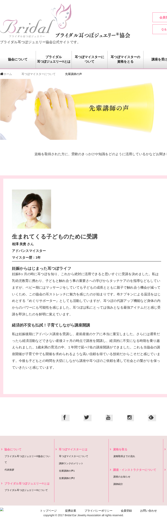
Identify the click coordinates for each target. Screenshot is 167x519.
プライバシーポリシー (98, 510)
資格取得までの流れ (124, 456)
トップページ (48, 510)
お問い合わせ (148, 510)
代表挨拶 (9, 470)
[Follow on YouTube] (109, 418)
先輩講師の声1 (67, 471)
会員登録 (126, 510)
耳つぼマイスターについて (73, 456)
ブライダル (53, 59)
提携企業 (70, 510)
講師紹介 (118, 484)
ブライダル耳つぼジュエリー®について (26, 490)
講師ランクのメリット (71, 463)
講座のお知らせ (121, 477)
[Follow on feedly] (152, 418)
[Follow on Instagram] (130, 418)
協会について (18, 59)
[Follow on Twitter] (88, 418)
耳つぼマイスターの (125, 59)
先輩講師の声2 (67, 478)
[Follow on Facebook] (65, 418)
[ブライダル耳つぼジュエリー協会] (65, 20)
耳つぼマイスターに (89, 59)
